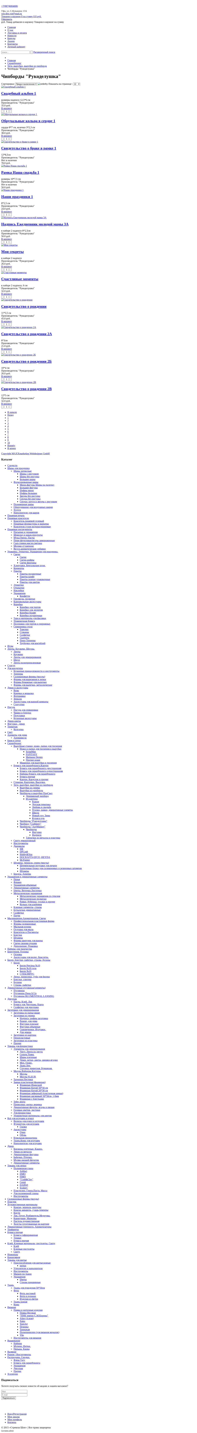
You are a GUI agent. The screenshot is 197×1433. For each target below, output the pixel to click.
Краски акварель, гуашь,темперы (31, 1210)
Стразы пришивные (30, 1282)
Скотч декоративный (25, 840)
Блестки (18, 935)
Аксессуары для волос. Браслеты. (31, 957)
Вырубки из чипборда (31, 790)
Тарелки (24, 629)
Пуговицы (19, 990)
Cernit (23, 1182)
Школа (35, 812)
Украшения (19, 593)
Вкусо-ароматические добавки (30, 548)
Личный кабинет (16, 46)
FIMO (23, 1176)
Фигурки (37, 832)
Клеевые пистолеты (24, 1249)
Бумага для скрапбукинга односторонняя (41, 771)
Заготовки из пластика (25, 1040)
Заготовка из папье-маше (27, 1012)
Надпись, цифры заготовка (34, 1018)
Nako (22, 1321)
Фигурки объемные (30, 1026)
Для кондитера (15, 668)
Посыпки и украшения (26, 532)
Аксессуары (20, 1129)
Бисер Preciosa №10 (30, 965)
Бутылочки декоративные (27, 910)
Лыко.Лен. (25, 1065)
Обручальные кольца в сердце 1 (28, 121)
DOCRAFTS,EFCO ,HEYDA (35, 857)
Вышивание (13, 1340)
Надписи (36, 835)
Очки (22, 1132)
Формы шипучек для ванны (28, 940)
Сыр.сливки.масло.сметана (28, 543)
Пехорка (24, 1326)
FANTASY (31, 754)
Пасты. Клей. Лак (23, 1001)
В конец (11, 448)
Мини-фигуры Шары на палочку (37, 485)
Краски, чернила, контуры (27, 1207)
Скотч (17, 1251)
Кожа (16, 1304)
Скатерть (24, 637)
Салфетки (25, 635)
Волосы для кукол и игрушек (29, 1121)
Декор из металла (23, 1151)
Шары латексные (23, 471)
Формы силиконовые (25, 924)
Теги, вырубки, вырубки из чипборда (27, 66)
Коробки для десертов (31, 610)
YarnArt (24, 1324)
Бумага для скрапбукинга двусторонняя (40, 768)
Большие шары (27, 479)
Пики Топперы (28, 640)
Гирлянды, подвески (24, 598)
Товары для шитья (16, 1260)
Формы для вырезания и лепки (30, 679)
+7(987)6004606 (9, 6)
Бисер (17, 962)
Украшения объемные (25, 885)
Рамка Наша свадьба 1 (20, 172)
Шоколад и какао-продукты (28, 535)
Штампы (24, 871)
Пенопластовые (22, 1037)
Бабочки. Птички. (23, 1157)
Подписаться (8, 1398)
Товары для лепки (16, 1165)
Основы (18, 954)
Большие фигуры (29, 487)
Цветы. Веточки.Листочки (28, 890)
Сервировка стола (23, 626)
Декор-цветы (14, 721)
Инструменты (21, 843)
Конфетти (25, 596)
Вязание (11, 1307)
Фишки (17, 882)
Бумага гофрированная (26, 1235)
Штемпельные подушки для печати (38, 865)
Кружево (18, 654)
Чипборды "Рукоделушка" (33, 821)
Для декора (25, 1032)
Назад (10, 415)
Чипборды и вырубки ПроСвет (36, 793)
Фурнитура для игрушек (26, 1124)
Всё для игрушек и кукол (20, 1118)
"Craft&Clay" (26, 1179)
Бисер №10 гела (28, 968)
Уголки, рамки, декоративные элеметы (52, 810)
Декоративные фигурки (26, 1154)
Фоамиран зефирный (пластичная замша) (41, 1093)
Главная (11, 27)
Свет (9, 732)
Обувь (23, 1135)
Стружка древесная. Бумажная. (36, 1068)
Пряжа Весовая (28, 1313)
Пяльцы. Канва (22, 1349)
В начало (12, 412)
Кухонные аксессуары (25, 718)
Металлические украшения (28, 893)
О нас (10, 30)
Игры (10, 646)
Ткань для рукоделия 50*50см (29, 1288)
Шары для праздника (18, 468)
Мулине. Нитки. (22, 1346)
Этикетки (19, 585)
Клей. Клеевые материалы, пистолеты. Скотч (31, 1243)
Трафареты (13, 1229)
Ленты (17, 651)
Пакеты (18, 571)
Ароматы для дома (17, 735)
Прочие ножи (33, 760)
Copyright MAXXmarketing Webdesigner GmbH (25, 453)
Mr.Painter (25, 860)
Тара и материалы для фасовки (30, 618)
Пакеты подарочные (30, 573)
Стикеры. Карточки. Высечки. (30, 782)
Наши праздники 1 (17, 197)
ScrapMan (31, 751)
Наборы (18, 1343)
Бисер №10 (25, 971)
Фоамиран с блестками (32, 1099)
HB (21, 849)
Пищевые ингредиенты (19, 529)
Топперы (18, 674)
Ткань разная (20, 1301)
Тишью (17, 1238)
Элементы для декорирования (29, 1049)
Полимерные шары (24, 504)
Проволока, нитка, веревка (28, 1104)
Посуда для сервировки (26, 710)
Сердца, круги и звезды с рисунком (38, 501)
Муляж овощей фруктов (26, 1160)
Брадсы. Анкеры (22, 874)
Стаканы (24, 632)
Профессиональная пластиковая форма (34, 921)
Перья (17, 879)
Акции (11, 41)
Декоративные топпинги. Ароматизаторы (29, 1226)
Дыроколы (19, 846)
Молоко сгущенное (24, 546)
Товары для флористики (20, 1046)
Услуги (17, 510)
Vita (22, 1335)
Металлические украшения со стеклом (40, 896)
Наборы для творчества (19, 949)
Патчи (17, 915)
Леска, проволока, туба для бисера (32, 976)
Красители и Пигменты (26, 932)
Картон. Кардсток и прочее (34, 779)
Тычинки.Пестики (23, 1079)
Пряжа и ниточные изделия (28, 1310)
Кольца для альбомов (31, 904)
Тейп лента (19, 1101)
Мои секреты (12, 252)
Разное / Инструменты (19, 1354)
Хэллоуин (12, 1374)
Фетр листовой (28, 1293)
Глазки (23, 1126)
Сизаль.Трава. (27, 1054)
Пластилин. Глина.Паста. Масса (30, 1190)
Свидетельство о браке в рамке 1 (28, 148)
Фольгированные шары (26, 482)
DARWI (24, 1185)
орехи (11, 1430)
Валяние (11, 1351)
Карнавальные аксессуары (27, 601)
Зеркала (18, 699)
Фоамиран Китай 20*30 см (34, 1090)
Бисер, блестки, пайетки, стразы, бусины (28, 960)
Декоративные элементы (27, 887)
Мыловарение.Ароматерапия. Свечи (26, 918)
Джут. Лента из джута (31, 1051)
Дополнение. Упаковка (26, 946)
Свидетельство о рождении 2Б (26, 361)
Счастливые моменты (19, 279)
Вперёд (11, 445)
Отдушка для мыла (23, 929)
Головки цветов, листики (27, 1110)
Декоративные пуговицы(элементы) (26, 987)
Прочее (17, 1043)
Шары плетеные (28, 1057)
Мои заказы (13, 1416)
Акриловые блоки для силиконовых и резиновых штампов (51, 868)
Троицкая (25, 1329)
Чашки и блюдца (22, 712)
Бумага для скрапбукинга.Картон (31, 765)
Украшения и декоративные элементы (27, 876)
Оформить (6, 19)
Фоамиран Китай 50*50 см (34, 1087)
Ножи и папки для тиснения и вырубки (40, 749)
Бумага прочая (27, 776)
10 (8, 442)
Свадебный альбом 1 (18, 93)
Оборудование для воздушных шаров (33, 507)
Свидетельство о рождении (23, 306)
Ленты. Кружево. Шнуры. (21, 649)
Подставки (19, 715)
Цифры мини (27, 490)
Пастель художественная (26, 1221)
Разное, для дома (28, 1021)
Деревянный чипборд (37, 796)
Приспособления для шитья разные (32, 1263)
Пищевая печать (15, 515)
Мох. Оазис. (26, 1062)
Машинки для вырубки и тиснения (38, 762)
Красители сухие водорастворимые (32, 526)
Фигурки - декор (16, 724)
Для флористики (22, 1112)
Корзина (11, 1422)
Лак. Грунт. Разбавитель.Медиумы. (32, 1215)
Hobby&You (26, 854)
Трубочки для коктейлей (32, 643)
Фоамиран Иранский (31, 1085)
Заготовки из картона (25, 1035)
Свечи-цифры (27, 560)
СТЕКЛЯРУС (27, 974)
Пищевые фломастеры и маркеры (31, 523)
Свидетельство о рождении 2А (26, 334)
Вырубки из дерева (30, 787)
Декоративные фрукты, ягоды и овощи (34, 1107)
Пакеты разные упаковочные (35, 579)
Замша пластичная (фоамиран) (30, 1082)
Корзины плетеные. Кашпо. (28, 1149)
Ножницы (12, 1254)
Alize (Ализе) (27, 1318)
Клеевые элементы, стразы (28, 907)
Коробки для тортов (30, 607)
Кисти (17, 1213)
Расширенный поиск (44, 52)
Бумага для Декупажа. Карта (29, 1004)
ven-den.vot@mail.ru (11, 13)
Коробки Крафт (28, 612)
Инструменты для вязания (27, 1338)
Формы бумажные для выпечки (30, 682)
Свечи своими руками (25, 943)
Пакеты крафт (27, 576)
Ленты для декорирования (27, 657)
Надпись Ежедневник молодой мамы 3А (34, 224)
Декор (10, 1146)
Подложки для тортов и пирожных (32, 623)
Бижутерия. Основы (18, 951)
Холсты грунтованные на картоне (31, 1224)
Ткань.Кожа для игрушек (27, 1140)
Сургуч (11, 665)
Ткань (10, 1285)
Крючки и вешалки (24, 693)
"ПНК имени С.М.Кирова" (34, 1315)
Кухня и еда (38, 818)
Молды (23, 1074)
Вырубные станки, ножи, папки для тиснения (38, 746)
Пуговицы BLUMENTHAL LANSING (34, 996)
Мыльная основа (22, 926)
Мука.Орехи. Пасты (24, 537)
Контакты (12, 44)
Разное (35, 801)
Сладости (12, 465)
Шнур (17, 660)
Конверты (19, 568)
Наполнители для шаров (26, 512)
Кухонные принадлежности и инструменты (36, 671)
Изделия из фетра (29, 1299)
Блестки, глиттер (22, 979)
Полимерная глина (23, 1168)
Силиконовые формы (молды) (29, 676)
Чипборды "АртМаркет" (32, 826)
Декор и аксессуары (17, 687)
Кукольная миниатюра (25, 1137)
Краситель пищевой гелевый (29, 521)
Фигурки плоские (29, 1024)
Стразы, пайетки (22, 985)
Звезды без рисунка (30, 496)
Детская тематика (41, 804)
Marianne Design (34, 757)
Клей (16, 1246)
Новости (11, 35)
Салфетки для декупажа (26, 1007)
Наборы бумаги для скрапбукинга (37, 774)
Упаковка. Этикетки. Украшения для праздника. (32, 551)
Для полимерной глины (26, 1193)
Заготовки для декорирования (23, 1010)
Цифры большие (28, 493)
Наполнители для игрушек (28, 1143)
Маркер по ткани (23, 1274)
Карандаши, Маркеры (25, 1218)
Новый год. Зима (41, 815)
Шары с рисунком (29, 473)
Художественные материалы (22, 1204)
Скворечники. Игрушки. (33, 1029)
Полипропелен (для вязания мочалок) (39, 1332)
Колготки (19, 729)
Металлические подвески (33, 899)
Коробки (18, 604)
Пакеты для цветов (30, 582)
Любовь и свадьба (41, 807)
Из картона (32, 799)
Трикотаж (12, 726)
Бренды (11, 38)
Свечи (17, 554)
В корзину (6, 108)
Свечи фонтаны (28, 562)
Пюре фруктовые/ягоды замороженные (34, 540)
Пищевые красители (18, 518)
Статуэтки (19, 704)
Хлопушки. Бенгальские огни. (30, 565)
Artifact (23, 1171)
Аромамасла (20, 737)
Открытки (19, 587)
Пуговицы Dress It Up (25, 993)
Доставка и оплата (17, 32)
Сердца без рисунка (30, 498)
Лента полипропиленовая (27, 662)
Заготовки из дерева (24, 1015)
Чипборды (31, 829)
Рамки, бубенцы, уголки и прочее (37, 901)
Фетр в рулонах (28, 1296)
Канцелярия (13, 1257)
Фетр (16, 1290)
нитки (23, 1265)
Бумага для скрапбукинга (27, 1363)
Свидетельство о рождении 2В (26, 389)
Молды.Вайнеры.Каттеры (27, 1071)
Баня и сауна (14, 740)
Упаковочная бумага (24, 621)
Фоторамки (20, 696)
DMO (23, 1174)
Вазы (16, 690)
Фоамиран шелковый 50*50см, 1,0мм (39, 1096)
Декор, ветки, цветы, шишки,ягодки (39, 1060)
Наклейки (19, 590)
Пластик (11, 1201)
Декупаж (12, 999)
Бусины (18, 982)
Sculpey (24, 1188)
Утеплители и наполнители (28, 1268)
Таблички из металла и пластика (43, 837)
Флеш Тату (19, 1360)
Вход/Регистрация (16, 1414)
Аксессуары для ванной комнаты (31, 701)
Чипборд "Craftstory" (30, 824)
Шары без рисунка (29, 476)
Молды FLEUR (28, 1076)
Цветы (23, 1279)
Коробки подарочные (31, 615)
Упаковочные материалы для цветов (33, 1115)
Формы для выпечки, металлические (33, 685)
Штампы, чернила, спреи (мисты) (31, 862)
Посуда (11, 707)
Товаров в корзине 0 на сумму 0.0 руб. (21, 16)
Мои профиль (14, 1419)
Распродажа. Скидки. (18, 1357)
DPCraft (24, 851)
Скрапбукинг (14, 63)
